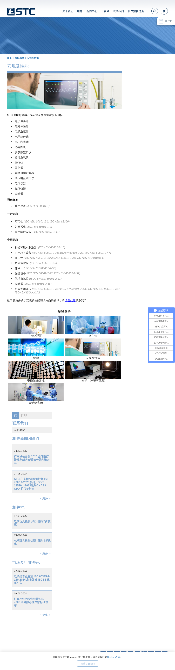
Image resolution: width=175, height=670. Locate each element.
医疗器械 (19, 58)
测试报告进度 (136, 11)
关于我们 (67, 11)
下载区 (105, 11)
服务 (80, 11)
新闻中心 (91, 11)
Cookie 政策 (113, 657)
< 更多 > (45, 498)
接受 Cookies (87, 663)
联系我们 (118, 11)
